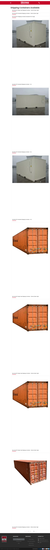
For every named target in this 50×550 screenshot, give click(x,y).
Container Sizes (18, 541)
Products (18, 539)
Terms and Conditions (31, 541)
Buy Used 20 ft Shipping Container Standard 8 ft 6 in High (23, 16)
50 (33, 531)
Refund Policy (31, 543)
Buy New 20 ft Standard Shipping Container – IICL (22, 84)
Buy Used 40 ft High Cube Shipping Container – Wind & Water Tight (25, 10)
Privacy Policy (31, 539)
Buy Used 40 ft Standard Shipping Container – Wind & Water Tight (25, 13)
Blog (19, 543)
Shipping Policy (31, 545)
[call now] (39, 2)
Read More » (14, 11)
